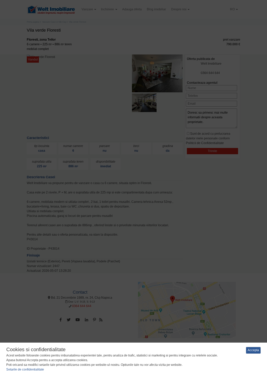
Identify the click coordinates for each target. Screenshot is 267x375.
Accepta (253, 350)
